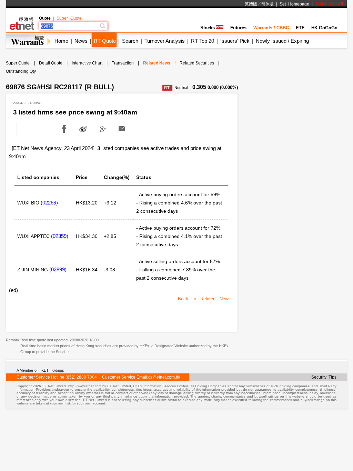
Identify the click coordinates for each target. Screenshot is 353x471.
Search (130, 41)
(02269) (49, 203)
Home (61, 41)
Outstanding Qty (21, 71)
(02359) (59, 236)
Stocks (207, 27)
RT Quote (105, 41)
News (81, 41)
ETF (300, 27)
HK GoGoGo (324, 27)
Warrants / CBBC (271, 27)
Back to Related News (204, 298)
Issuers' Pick (235, 41)
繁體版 (251, 4)
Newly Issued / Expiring (282, 41)
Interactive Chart (87, 63)
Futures (238, 27)
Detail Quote (50, 63)
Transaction (123, 63)
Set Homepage (294, 4)
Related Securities (197, 63)
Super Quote (69, 18)
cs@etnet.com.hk (164, 377)
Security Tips (323, 377)
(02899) (58, 269)
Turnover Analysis (164, 41)
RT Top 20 (202, 41)
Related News (156, 63)
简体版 (267, 4)
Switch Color (327, 4)
